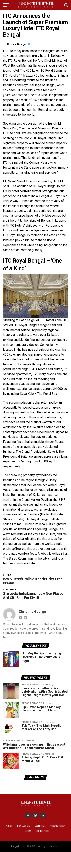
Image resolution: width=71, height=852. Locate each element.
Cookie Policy (43, 831)
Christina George (16, 44)
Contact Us (23, 826)
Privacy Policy (57, 826)
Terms (28, 831)
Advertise (40, 826)
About (9, 826)
